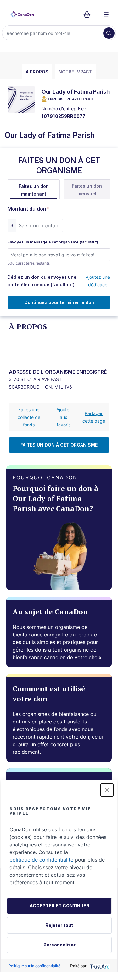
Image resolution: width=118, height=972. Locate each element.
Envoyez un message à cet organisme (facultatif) (53, 242)
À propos (37, 71)
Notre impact (75, 71)
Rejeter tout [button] (59, 925)
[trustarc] (99, 966)
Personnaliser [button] (59, 944)
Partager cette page (93, 417)
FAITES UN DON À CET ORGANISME (59, 445)
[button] (107, 790)
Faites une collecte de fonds (29, 417)
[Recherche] (109, 33)
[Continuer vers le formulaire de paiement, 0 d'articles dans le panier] (89, 14)
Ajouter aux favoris (63, 417)
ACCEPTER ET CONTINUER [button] (59, 905)
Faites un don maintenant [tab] (34, 190)
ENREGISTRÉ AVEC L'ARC (70, 99)
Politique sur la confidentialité (34, 965)
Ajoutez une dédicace (98, 280)
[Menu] (106, 14)
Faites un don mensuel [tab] (87, 189)
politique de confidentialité (41, 860)
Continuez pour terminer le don (59, 302)
